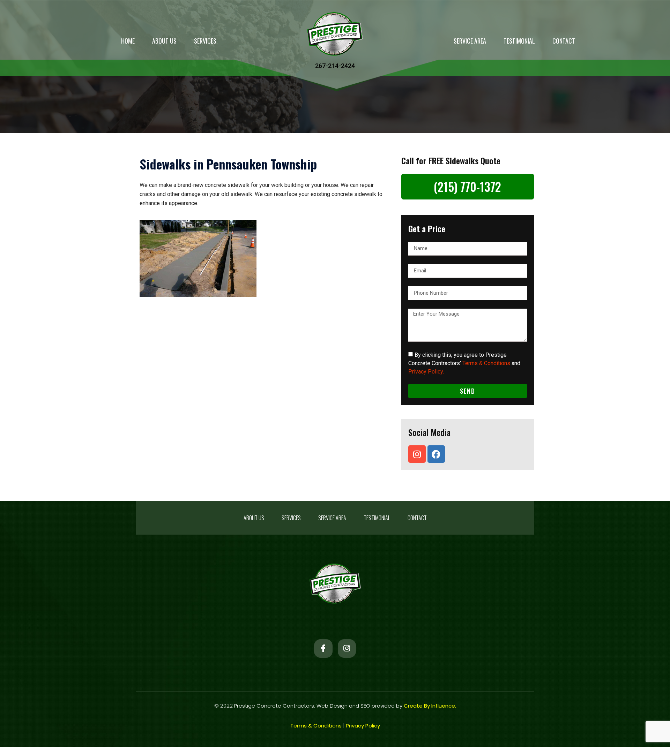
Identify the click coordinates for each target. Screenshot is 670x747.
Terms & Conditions (486, 363)
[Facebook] (436, 454)
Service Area (470, 40)
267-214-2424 (335, 65)
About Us (164, 40)
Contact (563, 40)
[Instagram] (417, 454)
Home (128, 40)
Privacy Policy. (426, 371)
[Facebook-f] (323, 648)
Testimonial (519, 40)
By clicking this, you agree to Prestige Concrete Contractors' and (464, 363)
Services (205, 40)
